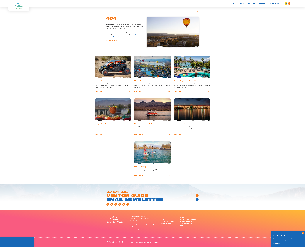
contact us (136, 34)
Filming (182, 225)
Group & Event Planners (188, 219)
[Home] (18, 3)
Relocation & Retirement (188, 221)
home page (116, 34)
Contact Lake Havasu (167, 221)
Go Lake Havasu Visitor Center (187, 217)
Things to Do (238, 4)
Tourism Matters (166, 216)
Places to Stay (275, 4)
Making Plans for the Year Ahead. (145, 81)
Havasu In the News (167, 223)
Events (251, 4)
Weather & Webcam (186, 223)
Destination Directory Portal (168, 219)
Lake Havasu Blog (140, 167)
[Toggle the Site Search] (289, 3)
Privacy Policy (156, 242)
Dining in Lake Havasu (102, 124)
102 (286, 3)
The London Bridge (180, 124)
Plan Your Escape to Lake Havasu (145, 124)
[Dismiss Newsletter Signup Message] (303, 233)
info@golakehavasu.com (119, 37)
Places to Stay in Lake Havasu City (185, 81)
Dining (261, 4)
